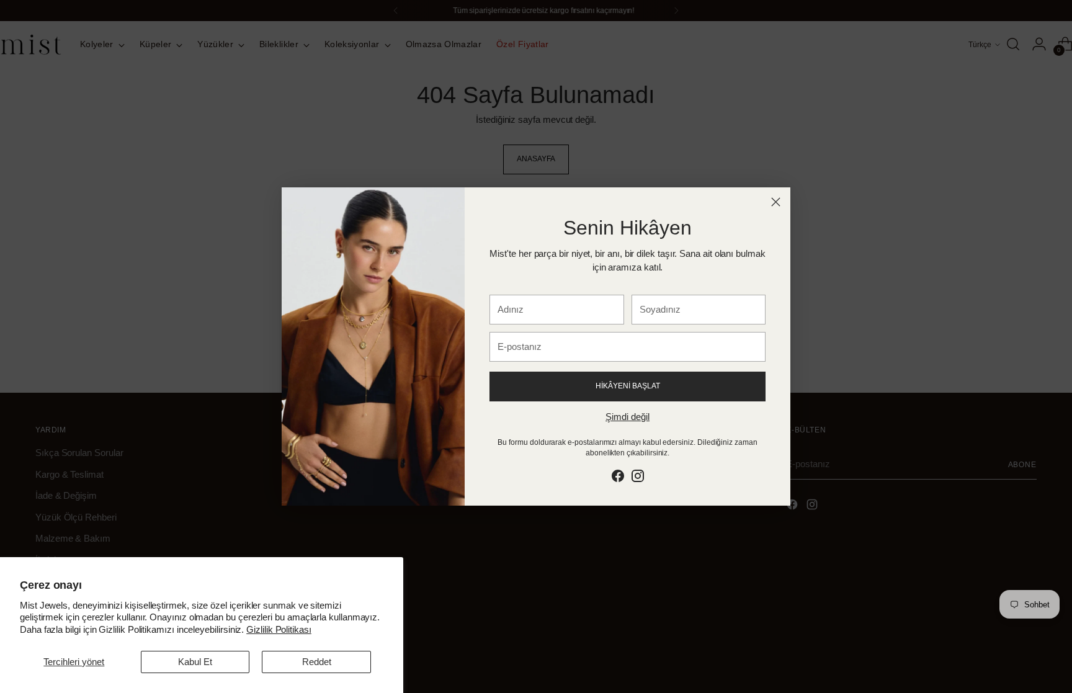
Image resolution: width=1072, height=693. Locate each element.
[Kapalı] (775, 202)
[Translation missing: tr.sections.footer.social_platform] (617, 478)
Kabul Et (195, 661)
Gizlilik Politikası (278, 629)
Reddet (316, 661)
